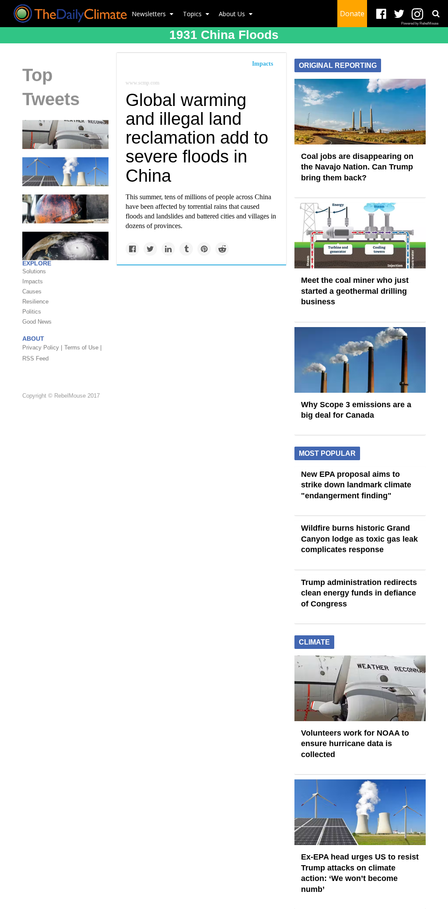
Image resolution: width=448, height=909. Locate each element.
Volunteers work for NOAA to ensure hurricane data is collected (355, 744)
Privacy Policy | (42, 347)
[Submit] (435, 13)
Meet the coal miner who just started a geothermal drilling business (355, 291)
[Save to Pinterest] (204, 249)
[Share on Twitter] (150, 249)
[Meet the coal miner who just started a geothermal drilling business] (360, 235)
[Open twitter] (399, 14)
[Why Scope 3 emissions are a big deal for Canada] (360, 359)
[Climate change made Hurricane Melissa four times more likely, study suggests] (65, 245)
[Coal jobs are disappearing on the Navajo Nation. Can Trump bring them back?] (360, 110)
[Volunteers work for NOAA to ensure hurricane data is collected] (65, 134)
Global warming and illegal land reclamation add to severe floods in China (197, 137)
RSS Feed (35, 358)
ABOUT (33, 338)
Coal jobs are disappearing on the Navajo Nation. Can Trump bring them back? (357, 167)
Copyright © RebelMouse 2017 (61, 395)
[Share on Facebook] (132, 249)
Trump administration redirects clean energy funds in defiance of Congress (359, 593)
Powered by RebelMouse (419, 23)
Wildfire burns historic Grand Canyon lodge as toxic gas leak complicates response (359, 539)
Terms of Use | (83, 347)
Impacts (262, 63)
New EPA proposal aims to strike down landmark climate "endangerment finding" (356, 485)
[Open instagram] (417, 14)
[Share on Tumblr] (186, 249)
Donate (352, 13)
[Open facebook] (381, 14)
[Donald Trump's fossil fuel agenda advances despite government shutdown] (65, 208)
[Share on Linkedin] (168, 249)
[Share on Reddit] (222, 249)
